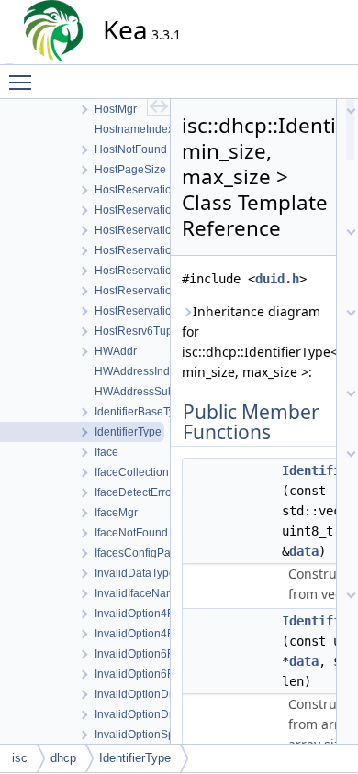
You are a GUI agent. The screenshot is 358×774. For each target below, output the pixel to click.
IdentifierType (135, 758)
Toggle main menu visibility (23, 81)
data (304, 551)
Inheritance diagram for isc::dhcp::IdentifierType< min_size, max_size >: (253, 342)
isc (20, 758)
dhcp (63, 758)
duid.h (277, 278)
